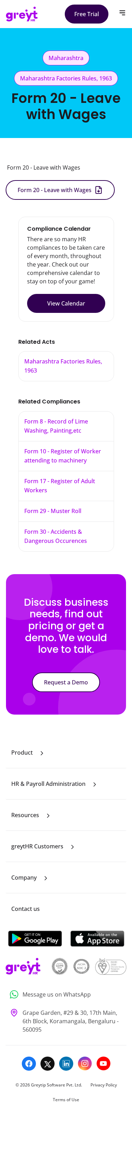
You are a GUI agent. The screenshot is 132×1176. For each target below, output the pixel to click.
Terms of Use (66, 1100)
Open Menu (122, 13)
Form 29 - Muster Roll (52, 511)
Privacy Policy (103, 1085)
